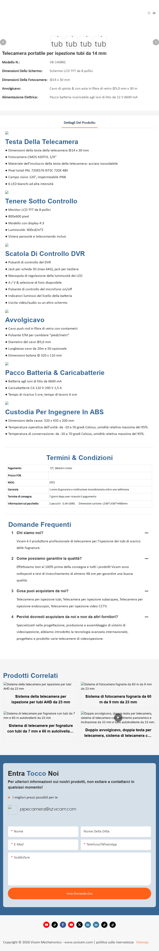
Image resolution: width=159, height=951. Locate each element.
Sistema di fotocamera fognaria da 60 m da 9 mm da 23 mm (118, 699)
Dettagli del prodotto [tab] (79, 123)
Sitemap (141, 942)
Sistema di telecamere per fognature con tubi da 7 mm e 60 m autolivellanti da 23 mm (40, 729)
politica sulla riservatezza (115, 942)
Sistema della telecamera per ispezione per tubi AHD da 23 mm (40, 699)
